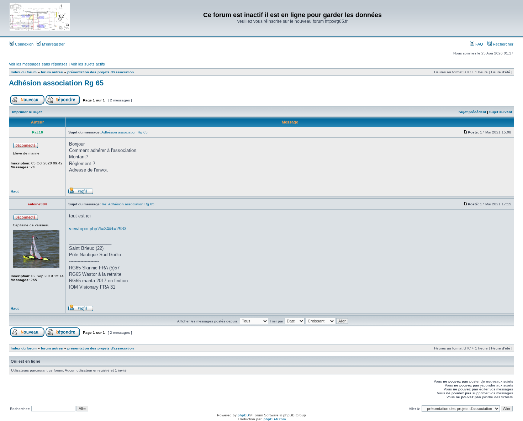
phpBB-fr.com (275, 419)
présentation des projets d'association (100, 72)
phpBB (243, 415)
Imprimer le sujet (27, 112)
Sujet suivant (500, 112)
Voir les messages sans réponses (38, 64)
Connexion (23, 44)
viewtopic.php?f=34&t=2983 (97, 228)
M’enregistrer (53, 44)
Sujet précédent (472, 112)
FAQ (478, 44)
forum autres (52, 72)
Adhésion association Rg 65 (56, 83)
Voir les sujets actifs (88, 64)
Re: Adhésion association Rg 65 (128, 204)
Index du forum (24, 72)
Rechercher (502, 44)
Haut (15, 191)
